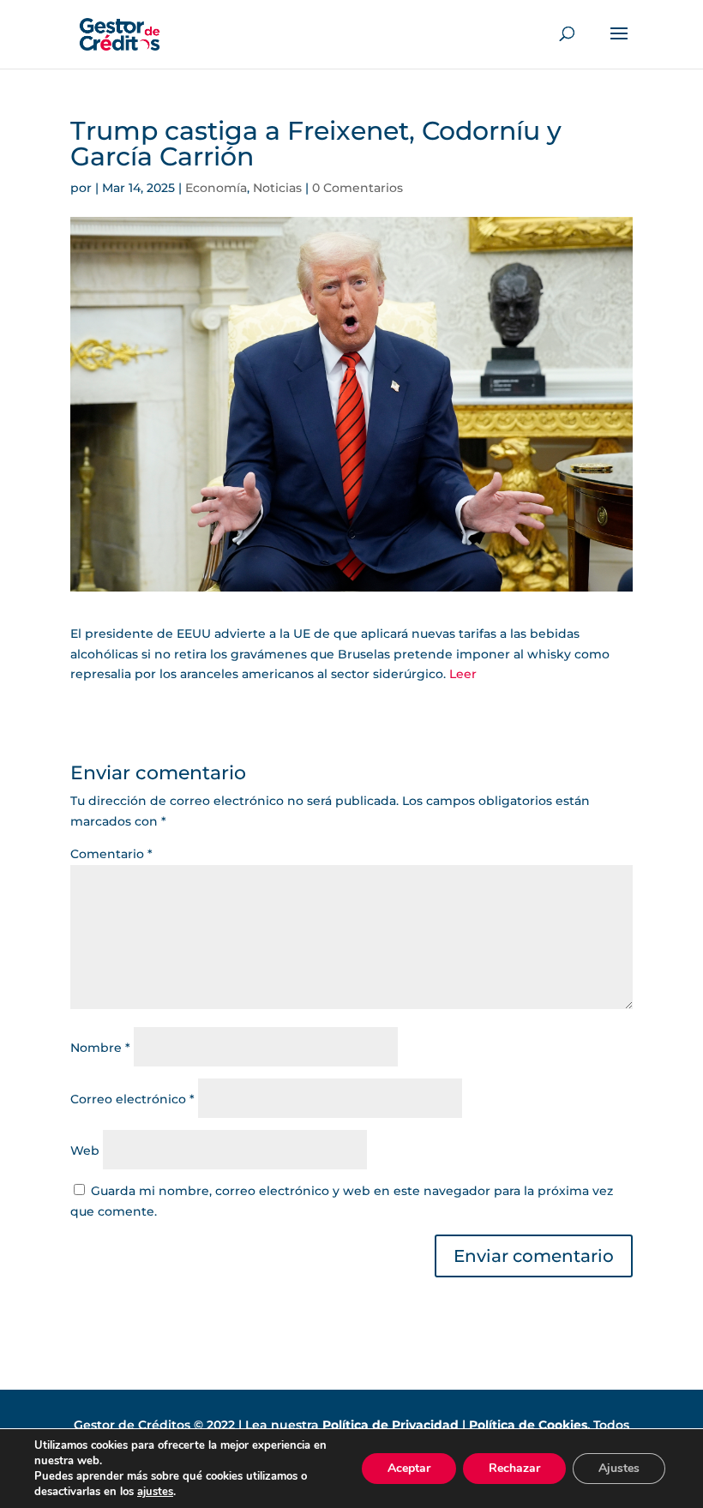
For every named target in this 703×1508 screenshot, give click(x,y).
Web (84, 1150)
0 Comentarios (357, 187)
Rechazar (514, 1468)
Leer (463, 674)
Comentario (111, 854)
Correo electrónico (132, 1099)
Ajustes (619, 1468)
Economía (216, 187)
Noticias (277, 187)
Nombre (100, 1047)
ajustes (155, 1491)
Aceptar (409, 1468)
